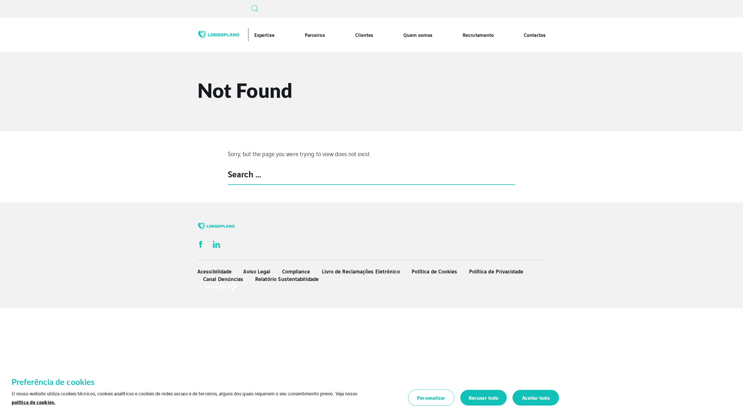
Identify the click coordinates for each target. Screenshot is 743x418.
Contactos (535, 34)
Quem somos (417, 34)
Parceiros (315, 34)
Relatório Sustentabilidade (287, 278)
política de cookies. (33, 402)
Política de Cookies (434, 271)
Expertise (264, 34)
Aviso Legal (256, 271)
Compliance (296, 271)
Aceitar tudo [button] (536, 397)
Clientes (364, 34)
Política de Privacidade (496, 271)
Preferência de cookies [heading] (53, 382)
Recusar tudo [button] (483, 397)
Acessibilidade (214, 271)
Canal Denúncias (223, 278)
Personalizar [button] (431, 397)
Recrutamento (478, 34)
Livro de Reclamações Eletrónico (361, 271)
